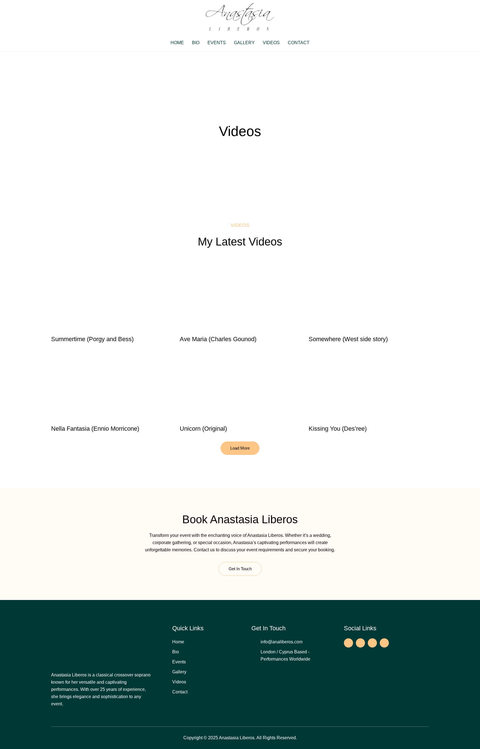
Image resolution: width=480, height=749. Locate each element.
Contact (298, 42)
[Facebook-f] (348, 643)
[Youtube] (384, 643)
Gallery (244, 42)
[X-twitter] (372, 643)
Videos (271, 42)
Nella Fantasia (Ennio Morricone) (95, 428)
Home (177, 42)
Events (217, 42)
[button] (240, 448)
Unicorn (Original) (203, 428)
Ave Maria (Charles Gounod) (218, 339)
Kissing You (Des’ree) (338, 428)
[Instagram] (360, 643)
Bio (195, 42)
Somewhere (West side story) (348, 339)
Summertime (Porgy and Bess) (92, 339)
